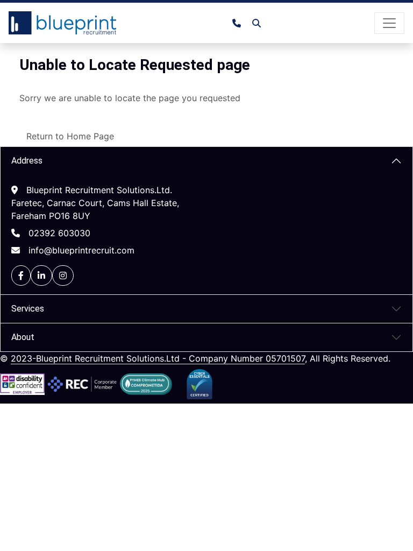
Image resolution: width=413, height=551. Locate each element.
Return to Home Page (70, 136)
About (22, 337)
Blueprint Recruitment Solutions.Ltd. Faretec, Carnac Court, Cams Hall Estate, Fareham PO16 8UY (95, 203)
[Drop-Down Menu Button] (389, 23)
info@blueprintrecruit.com (81, 250)
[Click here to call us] (241, 23)
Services (27, 308)
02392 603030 (59, 233)
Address (26, 161)
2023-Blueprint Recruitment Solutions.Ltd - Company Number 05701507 (158, 358)
